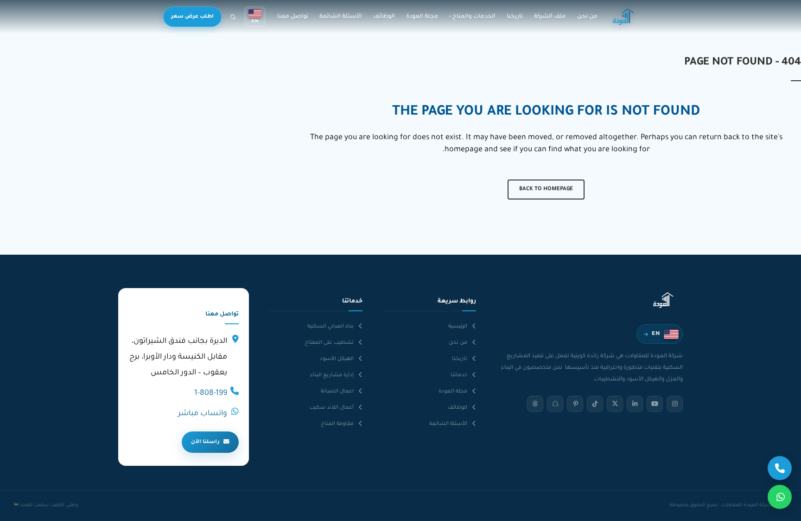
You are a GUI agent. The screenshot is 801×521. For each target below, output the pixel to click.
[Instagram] (675, 404)
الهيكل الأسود (337, 359)
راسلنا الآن (205, 442)
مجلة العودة (422, 16)
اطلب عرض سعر (192, 16)
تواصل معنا (292, 16)
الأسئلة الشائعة (340, 16)
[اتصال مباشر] (780, 468)
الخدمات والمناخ (474, 16)
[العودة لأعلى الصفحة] (19, 506)
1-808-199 (210, 393)
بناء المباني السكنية (330, 326)
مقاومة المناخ (337, 424)
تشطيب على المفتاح (329, 343)
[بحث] (233, 17)
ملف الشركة (550, 16)
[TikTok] (595, 404)
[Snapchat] (555, 404)
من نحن (587, 16)
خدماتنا (459, 375)
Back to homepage (546, 190)
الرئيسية (457, 326)
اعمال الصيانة (337, 391)
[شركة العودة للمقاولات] (623, 16)
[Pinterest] (575, 404)
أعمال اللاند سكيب (332, 408)
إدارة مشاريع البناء (332, 375)
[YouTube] (655, 404)
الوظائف (384, 16)
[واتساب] (780, 497)
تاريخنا (515, 16)
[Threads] (535, 404)
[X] (615, 404)
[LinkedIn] (635, 404)
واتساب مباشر (202, 414)
